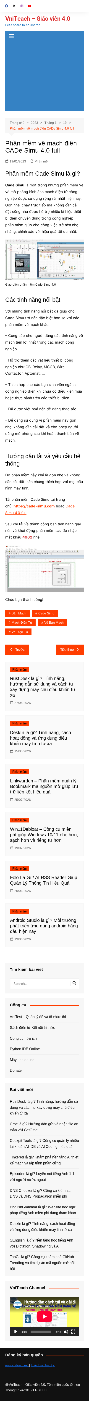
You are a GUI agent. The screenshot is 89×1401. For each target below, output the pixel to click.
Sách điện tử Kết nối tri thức (32, 1028)
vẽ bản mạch (54, 622)
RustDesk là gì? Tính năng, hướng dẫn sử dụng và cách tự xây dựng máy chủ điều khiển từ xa (44, 1107)
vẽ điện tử (20, 632)
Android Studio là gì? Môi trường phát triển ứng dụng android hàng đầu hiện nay (44, 926)
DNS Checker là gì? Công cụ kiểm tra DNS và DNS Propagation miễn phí (40, 1193)
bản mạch (19, 613)
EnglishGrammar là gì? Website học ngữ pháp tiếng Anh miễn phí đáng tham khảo (43, 1210)
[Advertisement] (44, 76)
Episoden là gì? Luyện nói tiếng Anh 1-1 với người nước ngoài (42, 1177)
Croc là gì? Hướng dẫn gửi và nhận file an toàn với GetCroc (44, 1127)
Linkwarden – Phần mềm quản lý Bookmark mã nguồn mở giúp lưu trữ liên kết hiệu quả (44, 786)
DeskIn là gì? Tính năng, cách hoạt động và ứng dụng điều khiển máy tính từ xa (40, 738)
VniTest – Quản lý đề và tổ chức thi (38, 1017)
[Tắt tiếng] (66, 1331)
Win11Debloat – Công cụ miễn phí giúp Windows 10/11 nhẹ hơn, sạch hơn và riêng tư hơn (44, 835)
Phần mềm (42, 161)
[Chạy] (15, 1331)
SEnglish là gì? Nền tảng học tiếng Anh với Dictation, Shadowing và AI (41, 1243)
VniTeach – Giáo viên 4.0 (37, 18)
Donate (16, 1070)
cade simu (46, 613)
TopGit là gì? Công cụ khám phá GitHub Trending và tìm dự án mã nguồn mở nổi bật (42, 1263)
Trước (20, 649)
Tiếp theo (67, 649)
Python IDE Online (25, 1049)
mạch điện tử (22, 622)
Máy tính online (22, 1060)
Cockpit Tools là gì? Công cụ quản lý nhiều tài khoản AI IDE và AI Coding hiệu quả (44, 1144)
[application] (44, 1316)
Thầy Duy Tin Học (43, 1365)
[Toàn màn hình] (73, 1331)
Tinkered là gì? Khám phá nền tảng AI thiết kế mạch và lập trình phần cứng (44, 1160)
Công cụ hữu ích (23, 1038)
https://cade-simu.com (34, 506)
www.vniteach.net (17, 1365)
